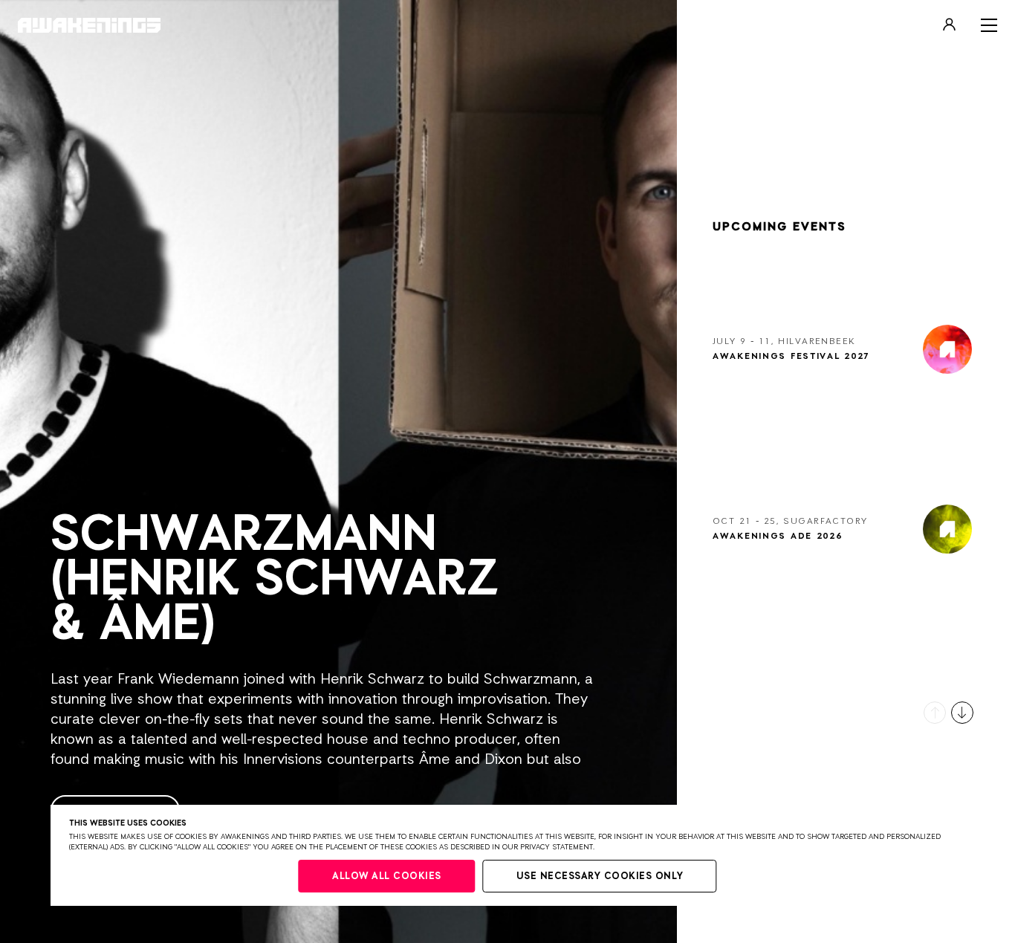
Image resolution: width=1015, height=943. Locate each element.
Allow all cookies (386, 876)
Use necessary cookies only (600, 876)
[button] (935, 712)
